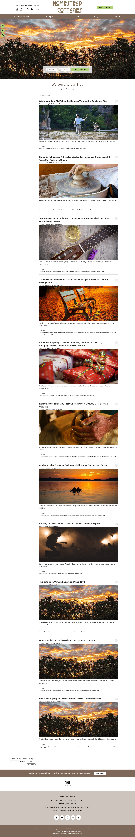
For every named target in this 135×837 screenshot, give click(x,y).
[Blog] (28, 9)
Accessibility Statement (59, 833)
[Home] (17, 9)
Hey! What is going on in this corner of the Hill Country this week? (71, 698)
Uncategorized (48, 209)
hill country (113, 332)
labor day (94, 515)
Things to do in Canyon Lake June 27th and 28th (62, 582)
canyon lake (76, 515)
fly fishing (61, 148)
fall (95, 332)
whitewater (71, 573)
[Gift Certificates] (21, 9)
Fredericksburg (100, 332)
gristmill (59, 209)
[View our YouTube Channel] (78, 817)
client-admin (58, 104)
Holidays (52, 395)
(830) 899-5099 (24, 5)
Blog (96, 16)
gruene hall (70, 209)
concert (54, 573)
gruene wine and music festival (70, 271)
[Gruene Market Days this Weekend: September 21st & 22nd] (78, 678)
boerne (61, 395)
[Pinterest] (2, 35)
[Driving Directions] (24, 9)
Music (65, 456)
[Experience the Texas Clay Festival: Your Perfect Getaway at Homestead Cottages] (78, 445)
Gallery (75, 16)
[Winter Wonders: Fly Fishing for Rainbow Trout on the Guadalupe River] (78, 139)
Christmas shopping (69, 395)
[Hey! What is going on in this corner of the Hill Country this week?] (78, 736)
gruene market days (73, 690)
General (46, 631)
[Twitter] (2, 30)
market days (104, 746)
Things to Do (51, 16)
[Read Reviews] (73, 817)
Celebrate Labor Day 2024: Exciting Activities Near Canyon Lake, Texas (73, 465)
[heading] (67, 86)
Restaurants (77, 332)
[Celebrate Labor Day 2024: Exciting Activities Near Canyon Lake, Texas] (78, 503)
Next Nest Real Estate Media (72, 831)
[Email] (35, 9)
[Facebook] (2, 26)
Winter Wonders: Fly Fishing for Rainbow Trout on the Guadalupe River (73, 101)
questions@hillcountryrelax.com (79, 807)
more (43, 146)
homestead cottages (84, 271)
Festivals (60, 332)
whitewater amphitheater (72, 631)
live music (93, 271)
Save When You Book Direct (39, 773)
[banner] (67, 773)
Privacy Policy (72, 833)
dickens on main (73, 746)
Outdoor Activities (49, 148)
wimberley (42, 334)
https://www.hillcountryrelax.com (56, 807)
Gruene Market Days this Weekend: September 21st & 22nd (67, 640)
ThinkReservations (93, 829)
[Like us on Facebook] (56, 817)
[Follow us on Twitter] (62, 817)
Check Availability (105, 7)
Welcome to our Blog (67, 84)
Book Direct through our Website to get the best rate (72, 773)
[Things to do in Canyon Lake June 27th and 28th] (78, 620)
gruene (67, 148)
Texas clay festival (78, 209)
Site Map (79, 833)
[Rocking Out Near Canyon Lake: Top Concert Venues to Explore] (78, 561)
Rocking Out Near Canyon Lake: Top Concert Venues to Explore (69, 523)
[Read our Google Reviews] (67, 817)
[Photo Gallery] (31, 9)
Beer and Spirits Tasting (50, 332)
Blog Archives (67, 88)
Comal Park (83, 515)
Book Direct (100, 773)
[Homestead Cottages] (67, 12)
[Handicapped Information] (38, 9)
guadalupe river (74, 148)
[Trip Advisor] (67, 785)
